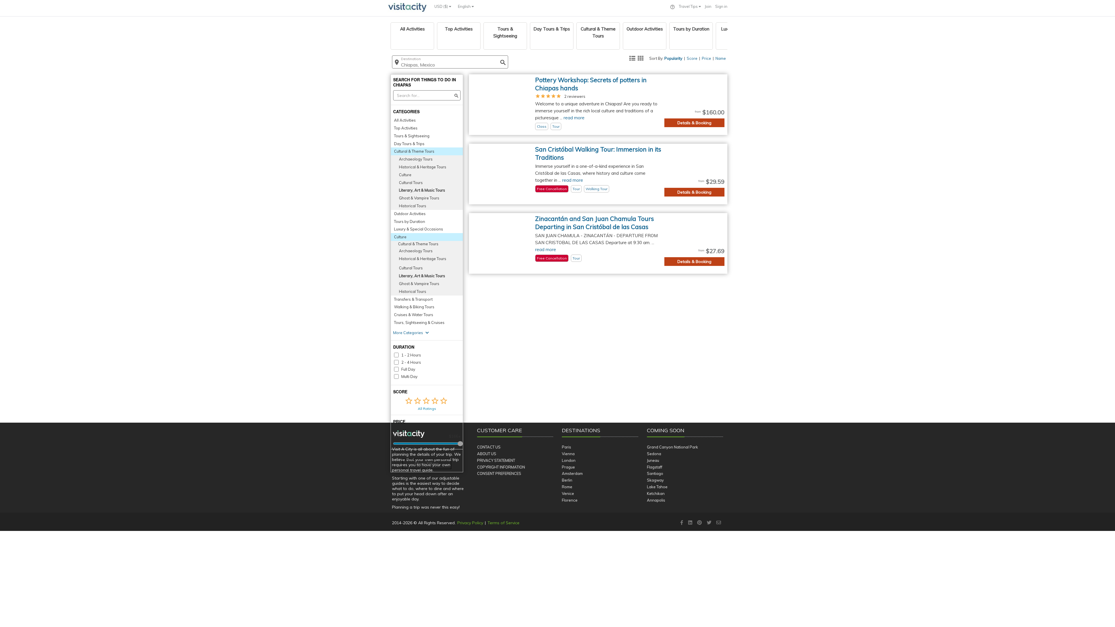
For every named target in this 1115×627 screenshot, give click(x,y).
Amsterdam (572, 473)
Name (720, 58)
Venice (568, 493)
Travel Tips (689, 6)
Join (708, 6)
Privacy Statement (496, 460)
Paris (566, 447)
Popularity (673, 58)
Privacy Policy (470, 522)
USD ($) (441, 6)
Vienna (568, 453)
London (569, 460)
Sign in (721, 6)
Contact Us (489, 447)
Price (706, 58)
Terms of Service (503, 522)
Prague (568, 467)
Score (692, 58)
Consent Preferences (499, 473)
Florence (570, 500)
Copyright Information (501, 467)
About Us (486, 453)
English (465, 6)
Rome (567, 486)
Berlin (567, 480)
